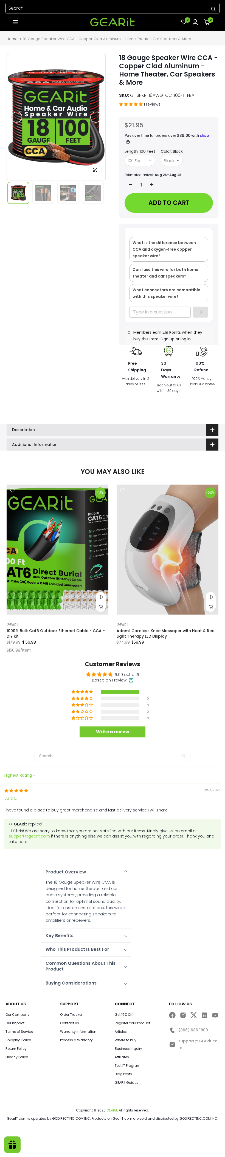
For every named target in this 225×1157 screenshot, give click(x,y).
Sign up (168, 339)
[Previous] (16, 117)
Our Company (17, 1014)
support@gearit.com (29, 836)
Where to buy (125, 1040)
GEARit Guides (126, 1082)
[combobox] (112, 8)
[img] (16, 790)
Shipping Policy (18, 1040)
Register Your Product (132, 1023)
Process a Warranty (76, 1040)
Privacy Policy (16, 1057)
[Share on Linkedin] (204, 1015)
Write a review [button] (112, 732)
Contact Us (69, 1023)
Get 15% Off (124, 1014)
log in (186, 339)
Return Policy (16, 1048)
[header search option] (213, 9)
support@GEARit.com (198, 1044)
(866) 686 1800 (193, 1030)
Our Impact (14, 1023)
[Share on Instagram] (183, 1015)
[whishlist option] (195, 22)
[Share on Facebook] (172, 1015)
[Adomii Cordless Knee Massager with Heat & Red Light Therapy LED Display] (167, 550)
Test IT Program (127, 1065)
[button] (15, 22)
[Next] (95, 117)
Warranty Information (78, 1031)
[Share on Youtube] (215, 1015)
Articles (121, 1031)
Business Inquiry (128, 1048)
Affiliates (122, 1057)
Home (12, 38)
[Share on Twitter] (193, 1015)
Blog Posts (123, 1074)
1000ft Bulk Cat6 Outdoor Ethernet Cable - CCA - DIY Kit (56, 633)
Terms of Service (19, 1031)
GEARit (13, 624)
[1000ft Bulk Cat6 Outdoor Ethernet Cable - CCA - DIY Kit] (57, 550)
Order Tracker (71, 1014)
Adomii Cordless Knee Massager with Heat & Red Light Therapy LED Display (166, 633)
